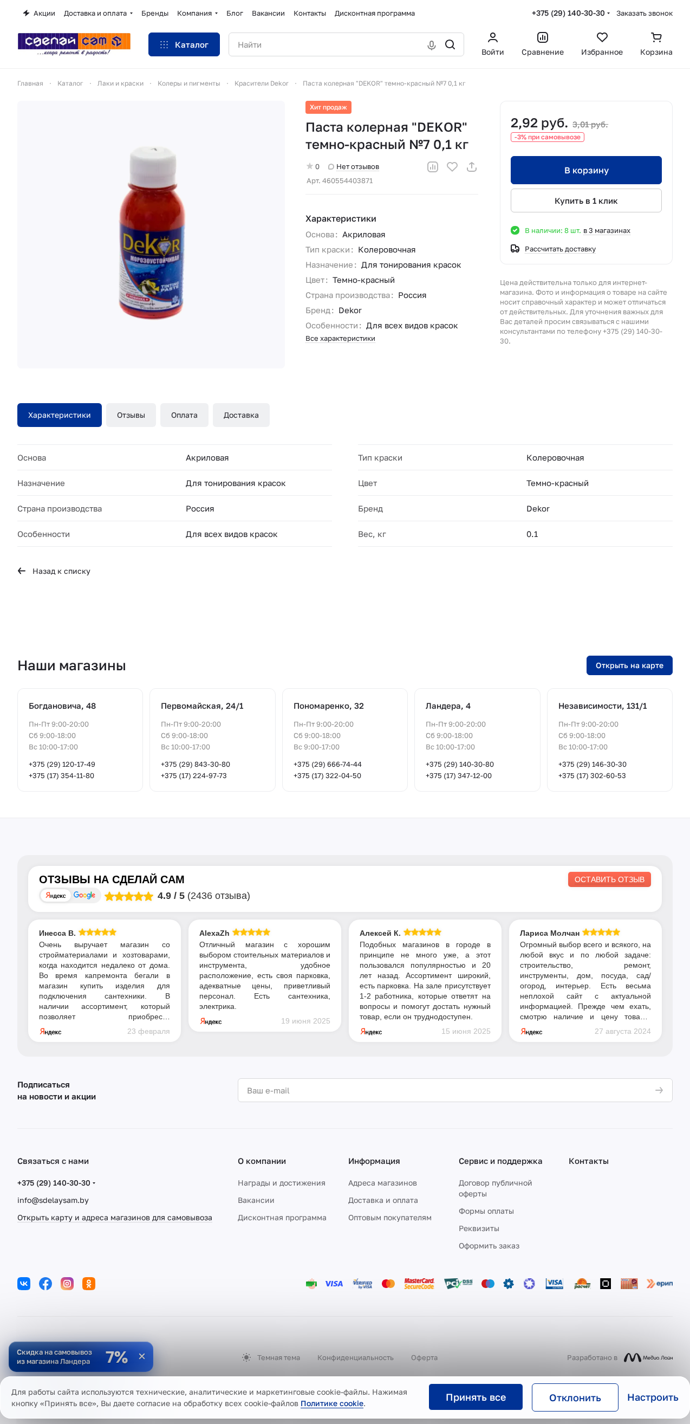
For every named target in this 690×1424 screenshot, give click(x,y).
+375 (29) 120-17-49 (62, 764)
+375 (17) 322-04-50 (327, 775)
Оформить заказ (489, 1245)
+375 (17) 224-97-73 (194, 775)
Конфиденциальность (355, 1357)
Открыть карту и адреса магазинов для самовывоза (114, 1217)
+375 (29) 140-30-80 (460, 764)
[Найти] (450, 44)
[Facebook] (45, 1283)
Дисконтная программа (282, 1217)
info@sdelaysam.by (53, 1200)
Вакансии (256, 1200)
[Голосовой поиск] (431, 44)
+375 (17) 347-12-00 (459, 775)
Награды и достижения (282, 1182)
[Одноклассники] (88, 1283)
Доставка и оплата (383, 1200)
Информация (374, 1161)
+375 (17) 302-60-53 (592, 775)
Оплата (184, 414)
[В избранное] (452, 166)
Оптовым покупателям (390, 1217)
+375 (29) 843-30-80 (195, 764)
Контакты (589, 1161)
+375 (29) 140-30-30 (568, 12)
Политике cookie (332, 1403)
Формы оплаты (486, 1210)
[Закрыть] (142, 1356)
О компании (262, 1161)
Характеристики (59, 414)
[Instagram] (67, 1283)
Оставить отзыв (610, 879)
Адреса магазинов (382, 1182)
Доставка (241, 414)
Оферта (424, 1357)
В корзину (586, 170)
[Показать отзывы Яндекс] (55, 895)
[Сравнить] (432, 166)
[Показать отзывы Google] (84, 895)
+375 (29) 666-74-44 (328, 764)
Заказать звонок (644, 13)
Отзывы (131, 414)
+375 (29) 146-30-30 (592, 764)
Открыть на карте (629, 665)
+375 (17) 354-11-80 (61, 775)
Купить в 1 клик (586, 200)
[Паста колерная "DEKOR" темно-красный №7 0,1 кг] (151, 234)
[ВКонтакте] (23, 1283)
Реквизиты (479, 1228)
